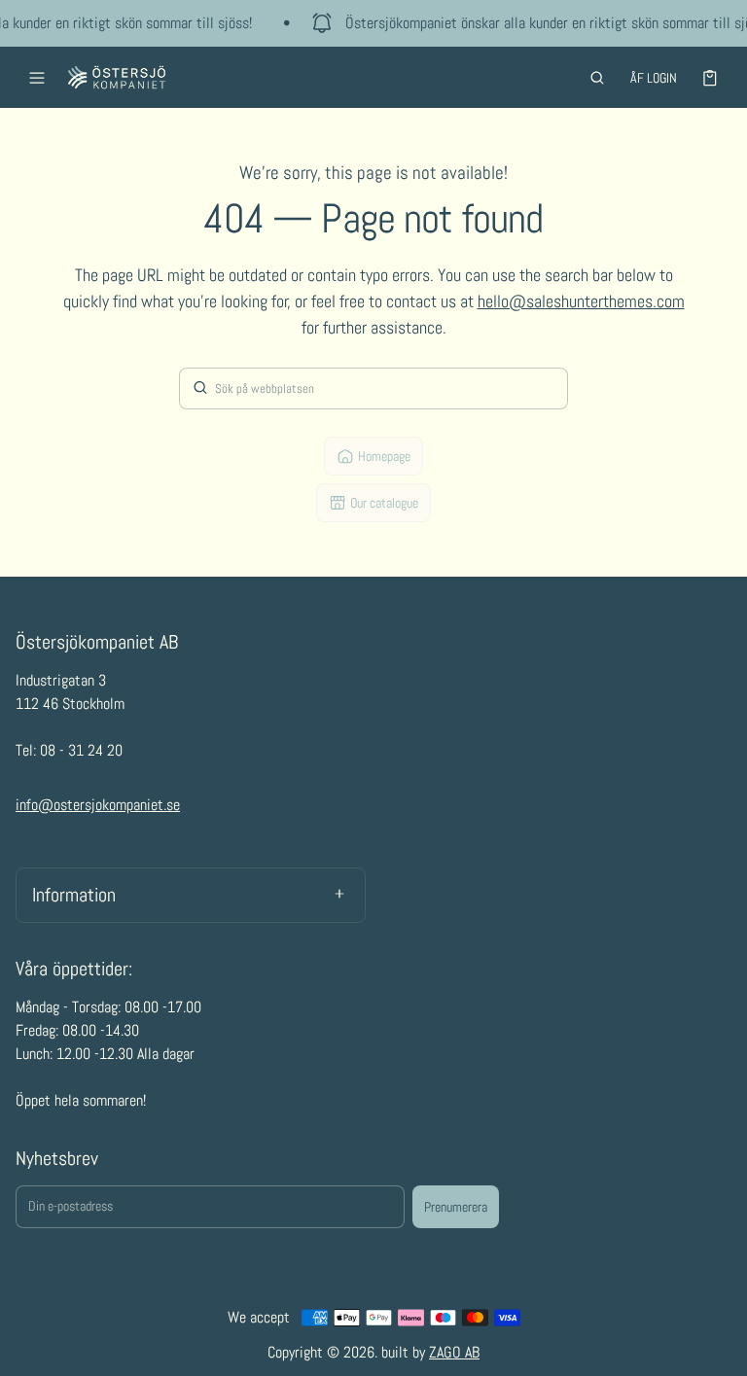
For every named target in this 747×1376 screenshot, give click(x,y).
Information (74, 894)
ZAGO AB (454, 1352)
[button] (597, 77)
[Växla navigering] (37, 77)
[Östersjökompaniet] (116, 77)
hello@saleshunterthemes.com (581, 301)
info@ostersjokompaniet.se (98, 804)
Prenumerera (455, 1207)
